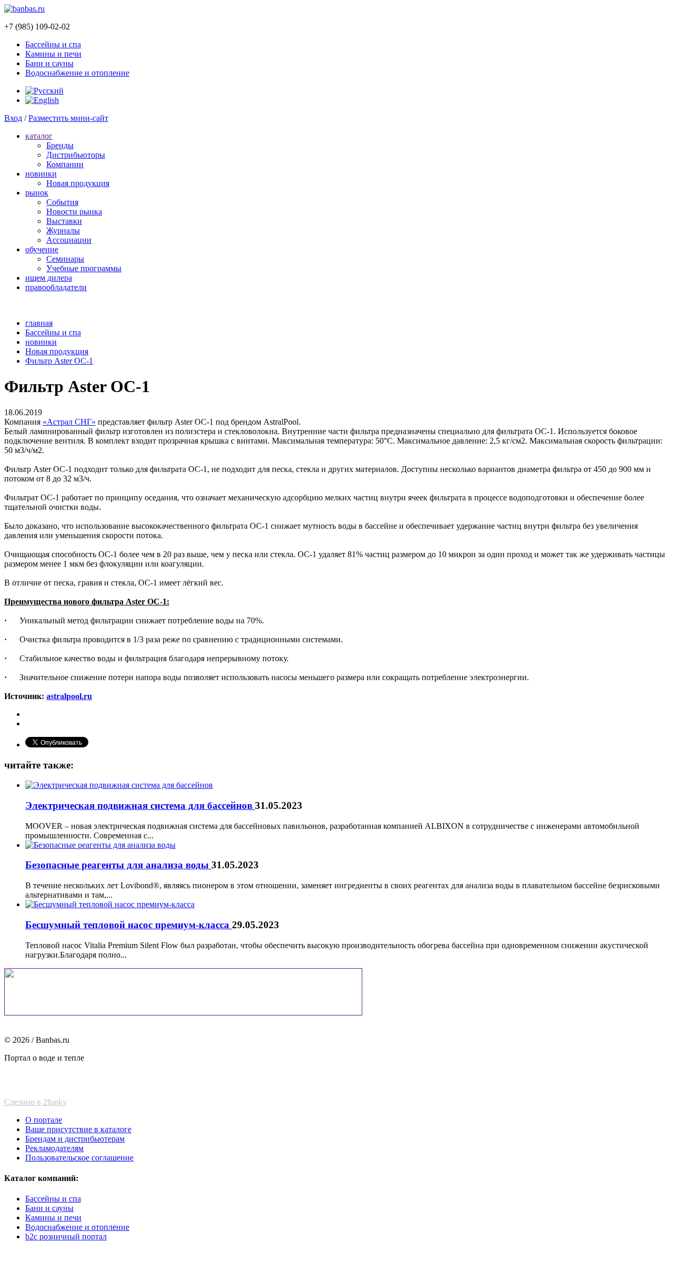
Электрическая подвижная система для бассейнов (140, 805)
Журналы (63, 230)
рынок (36, 192)
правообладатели (56, 287)
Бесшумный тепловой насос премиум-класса (128, 924)
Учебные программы (83, 268)
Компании (65, 164)
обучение (41, 249)
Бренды (60, 145)
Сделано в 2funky (35, 1101)
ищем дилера (48, 277)
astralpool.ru (69, 696)
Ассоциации (68, 239)
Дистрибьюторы (75, 154)
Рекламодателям (54, 1148)
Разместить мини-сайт (68, 118)
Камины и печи (53, 53)
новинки (41, 173)
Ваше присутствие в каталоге (78, 1129)
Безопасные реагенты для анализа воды (118, 864)
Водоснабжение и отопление (77, 72)
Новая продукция (77, 183)
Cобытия (62, 202)
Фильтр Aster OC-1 (59, 360)
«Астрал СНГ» (69, 421)
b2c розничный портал (66, 1236)
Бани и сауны (49, 63)
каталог (39, 135)
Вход (13, 118)
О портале (43, 1119)
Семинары (65, 258)
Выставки (64, 221)
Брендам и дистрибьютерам (75, 1138)
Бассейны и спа (53, 44)
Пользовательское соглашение (79, 1157)
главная (39, 323)
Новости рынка (74, 211)
